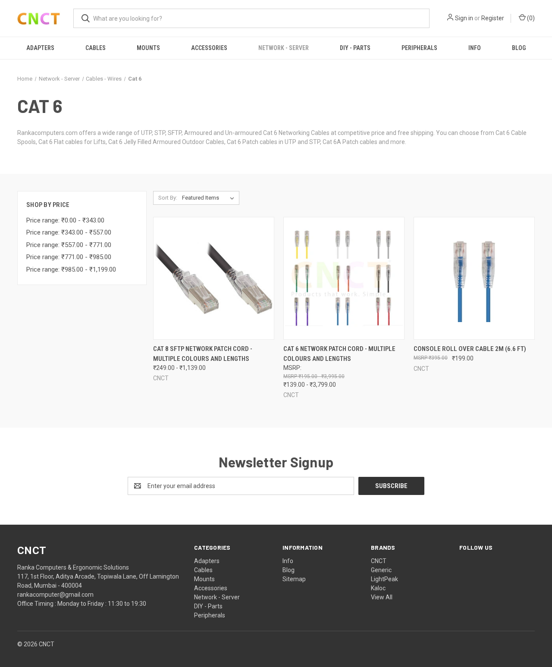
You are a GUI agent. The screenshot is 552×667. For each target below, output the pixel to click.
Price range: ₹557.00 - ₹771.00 (68, 245)
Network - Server (283, 47)
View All (381, 597)
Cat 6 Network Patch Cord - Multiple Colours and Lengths (339, 354)
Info (474, 47)
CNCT (378, 560)
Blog (519, 47)
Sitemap (294, 579)
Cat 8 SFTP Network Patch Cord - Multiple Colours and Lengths (202, 354)
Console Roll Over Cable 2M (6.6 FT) (470, 349)
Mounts (148, 47)
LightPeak (384, 579)
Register (492, 18)
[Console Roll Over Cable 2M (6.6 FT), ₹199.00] (474, 278)
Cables (95, 47)
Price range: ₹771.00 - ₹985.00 (68, 257)
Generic (381, 570)
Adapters (40, 47)
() (530, 18)
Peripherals (419, 47)
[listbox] (210, 197)
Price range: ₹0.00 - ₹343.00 (65, 220)
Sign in (464, 18)
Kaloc (378, 588)
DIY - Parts (355, 47)
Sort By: (167, 197)
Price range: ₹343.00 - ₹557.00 (68, 232)
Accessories (209, 47)
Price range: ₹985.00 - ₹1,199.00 (71, 269)
